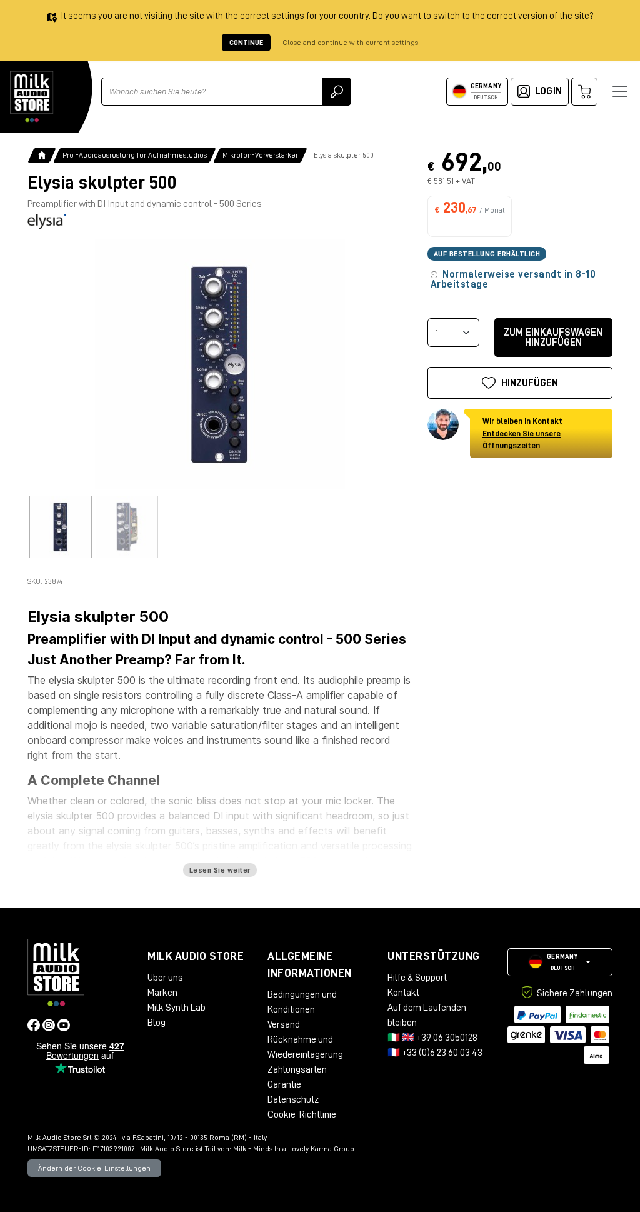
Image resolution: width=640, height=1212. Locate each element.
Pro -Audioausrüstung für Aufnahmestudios (134, 155)
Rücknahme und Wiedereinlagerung (305, 1046)
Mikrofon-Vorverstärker (260, 155)
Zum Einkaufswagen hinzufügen (553, 338)
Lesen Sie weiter (220, 870)
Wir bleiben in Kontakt (522, 433)
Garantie (284, 1084)
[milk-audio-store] (32, 97)
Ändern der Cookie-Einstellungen (94, 1168)
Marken (163, 993)
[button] (560, 962)
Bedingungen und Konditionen (302, 1001)
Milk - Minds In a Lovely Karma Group (293, 1149)
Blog (157, 1023)
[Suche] (336, 92)
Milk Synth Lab (177, 1008)
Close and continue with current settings (350, 42)
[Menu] (620, 91)
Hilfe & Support (417, 978)
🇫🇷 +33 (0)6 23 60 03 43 (435, 1053)
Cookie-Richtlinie (302, 1114)
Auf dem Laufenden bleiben (427, 1015)
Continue (246, 42)
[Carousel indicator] (60, 526)
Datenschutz (293, 1099)
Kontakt (403, 993)
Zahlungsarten (297, 1069)
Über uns (165, 978)
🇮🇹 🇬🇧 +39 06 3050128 (433, 1038)
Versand (284, 1024)
